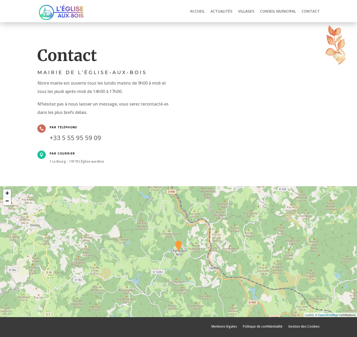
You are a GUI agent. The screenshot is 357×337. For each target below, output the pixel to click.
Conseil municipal (278, 11)
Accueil (197, 11)
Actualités (221, 11)
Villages (246, 11)
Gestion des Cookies (304, 326)
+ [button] (7, 193)
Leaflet (309, 315)
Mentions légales (224, 326)
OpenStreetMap (328, 315)
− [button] (7, 201)
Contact (311, 11)
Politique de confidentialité (263, 326)
